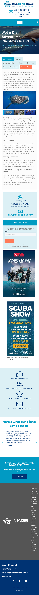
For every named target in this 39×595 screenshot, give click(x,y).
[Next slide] (36, 442)
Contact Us (19, 476)
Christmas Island (28, 46)
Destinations (11, 46)
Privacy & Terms (19, 590)
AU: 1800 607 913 (21, 9)
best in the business (34, 553)
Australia (19, 46)
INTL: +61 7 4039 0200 (22, 15)
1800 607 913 (20, 203)
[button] (33, 100)
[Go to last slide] (3, 442)
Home (3, 46)
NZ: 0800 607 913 (22, 12)
